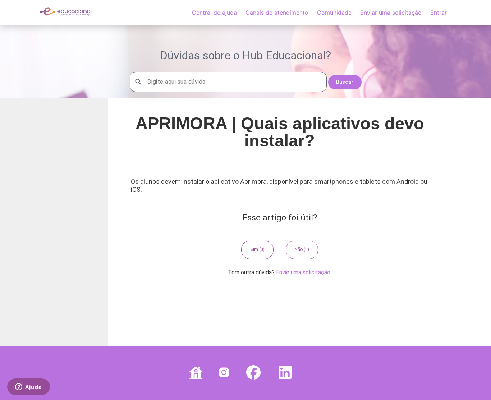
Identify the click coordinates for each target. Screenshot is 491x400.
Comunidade (334, 12)
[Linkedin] (284, 373)
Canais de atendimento (277, 12)
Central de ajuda (214, 12)
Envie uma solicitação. (303, 272)
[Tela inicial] (194, 373)
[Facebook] (252, 373)
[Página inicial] (65, 16)
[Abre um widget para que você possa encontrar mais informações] (28, 387)
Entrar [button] (438, 12)
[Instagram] (222, 373)
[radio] (257, 250)
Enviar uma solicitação (391, 12)
